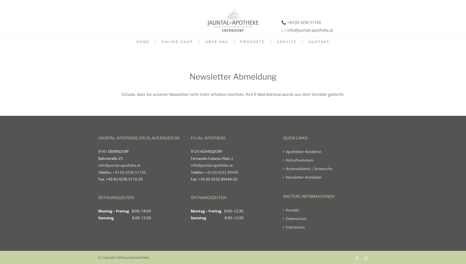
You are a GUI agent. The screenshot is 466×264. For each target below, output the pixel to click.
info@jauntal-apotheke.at (119, 165)
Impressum (295, 227)
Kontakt (292, 210)
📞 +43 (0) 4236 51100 (301, 22)
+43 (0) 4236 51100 (129, 172)
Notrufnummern (300, 160)
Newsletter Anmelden (304, 177)
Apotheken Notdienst (303, 151)
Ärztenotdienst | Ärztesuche (309, 168)
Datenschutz (296, 218)
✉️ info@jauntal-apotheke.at (307, 30)
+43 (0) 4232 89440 (221, 172)
